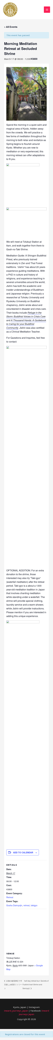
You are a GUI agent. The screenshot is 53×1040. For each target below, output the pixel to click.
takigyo (34, 905)
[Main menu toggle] (47, 9)
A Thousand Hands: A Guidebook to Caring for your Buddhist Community (26, 324)
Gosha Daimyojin (14, 905)
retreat (26, 905)
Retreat (9, 897)
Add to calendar (23, 852)
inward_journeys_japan (16, 1010)
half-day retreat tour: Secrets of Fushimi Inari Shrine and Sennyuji (36, 984)
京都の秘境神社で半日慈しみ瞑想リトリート (13, 984)
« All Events (10, 26)
